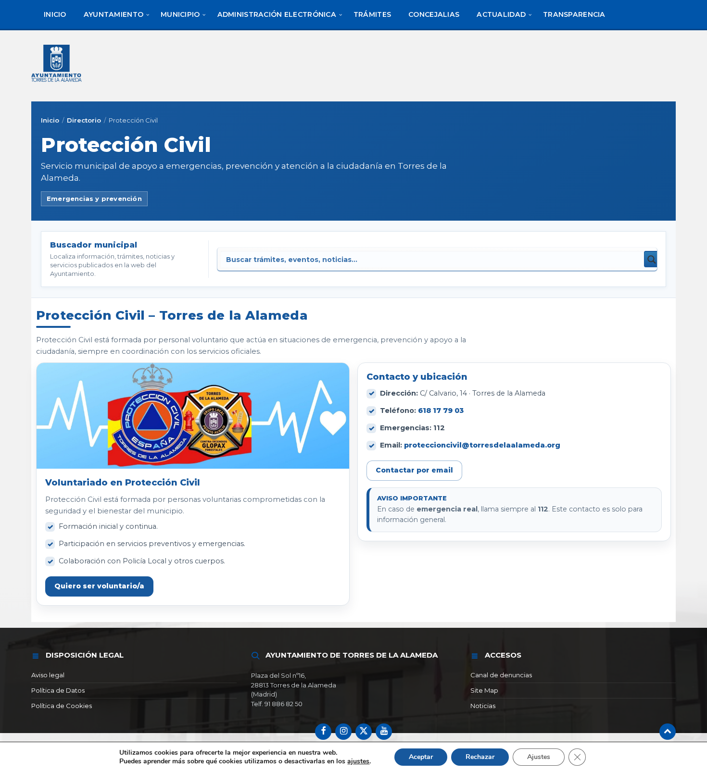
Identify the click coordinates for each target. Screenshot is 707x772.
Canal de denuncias (501, 675)
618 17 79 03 (441, 410)
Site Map (484, 690)
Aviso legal (47, 675)
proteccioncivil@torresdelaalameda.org (482, 445)
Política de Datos (58, 690)
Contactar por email (414, 470)
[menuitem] (55, 14)
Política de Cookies (61, 706)
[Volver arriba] (667, 731)
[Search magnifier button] (652, 259)
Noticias (482, 706)
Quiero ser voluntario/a (99, 586)
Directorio (84, 120)
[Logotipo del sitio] (57, 82)
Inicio (50, 120)
